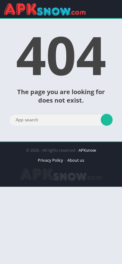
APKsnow (87, 150)
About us (75, 160)
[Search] (107, 120)
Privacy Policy (50, 160)
